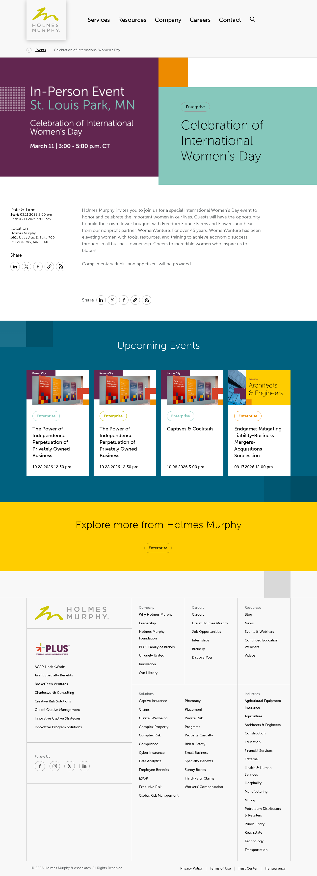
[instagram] (55, 766)
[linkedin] (84, 766)
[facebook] (40, 766)
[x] (69, 766)
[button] (195, 107)
